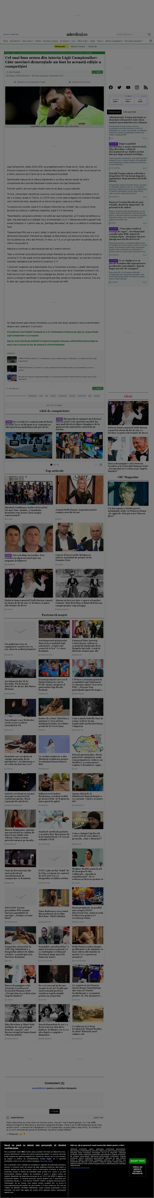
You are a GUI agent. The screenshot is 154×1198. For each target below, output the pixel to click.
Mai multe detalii (46, 1161)
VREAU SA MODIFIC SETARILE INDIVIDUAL (137, 1170)
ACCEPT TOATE (138, 1161)
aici (21, 1181)
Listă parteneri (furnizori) (79, 1168)
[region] (77, 1169)
